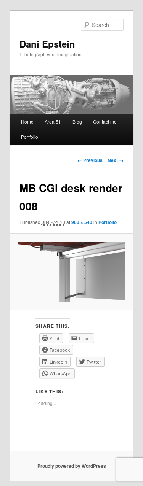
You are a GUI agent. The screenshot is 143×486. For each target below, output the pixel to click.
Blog (77, 121)
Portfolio (29, 136)
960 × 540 (81, 222)
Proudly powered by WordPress (71, 465)
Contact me (105, 121)
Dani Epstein (47, 43)
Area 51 (53, 121)
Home (27, 121)
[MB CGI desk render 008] (71, 272)
